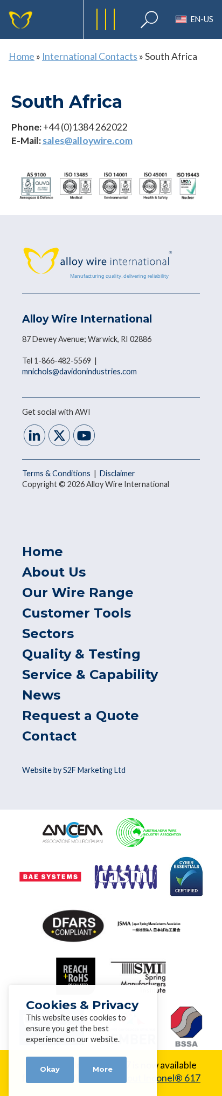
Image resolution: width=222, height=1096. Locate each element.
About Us (54, 572)
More (103, 1069)
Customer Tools (76, 613)
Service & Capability (90, 674)
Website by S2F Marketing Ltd (74, 770)
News (41, 695)
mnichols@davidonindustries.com (79, 371)
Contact (49, 736)
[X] (59, 436)
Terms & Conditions (57, 473)
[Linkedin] (34, 436)
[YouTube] (84, 436)
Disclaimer (117, 473)
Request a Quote (80, 715)
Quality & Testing (81, 654)
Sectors (48, 633)
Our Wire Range (78, 592)
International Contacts (89, 56)
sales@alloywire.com (88, 140)
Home (21, 56)
